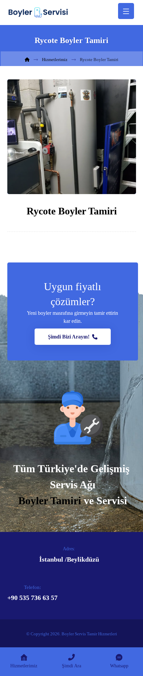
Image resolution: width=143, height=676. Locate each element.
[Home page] (27, 59)
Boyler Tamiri (49, 501)
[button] (73, 336)
